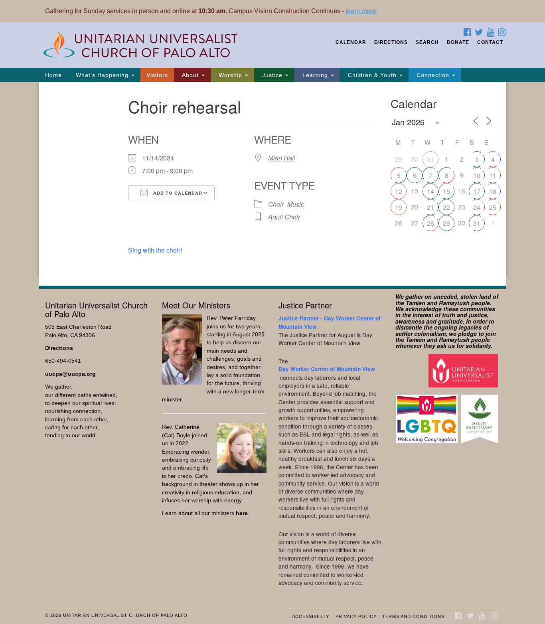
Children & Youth (372, 75)
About (190, 75)
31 (430, 159)
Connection (433, 75)
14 (430, 191)
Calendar (351, 42)
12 (398, 191)
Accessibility (310, 616)
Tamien (415, 303)
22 (446, 207)
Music (295, 204)
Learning (315, 75)
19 (398, 207)
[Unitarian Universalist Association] (464, 370)
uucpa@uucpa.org (70, 374)
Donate (458, 42)
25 (492, 207)
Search (427, 42)
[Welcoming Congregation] (428, 415)
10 (476, 175)
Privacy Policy (356, 616)
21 (430, 207)
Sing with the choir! (155, 250)
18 (492, 191)
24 (476, 207)
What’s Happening (102, 75)
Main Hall (281, 157)
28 (430, 223)
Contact (490, 42)
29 (446, 223)
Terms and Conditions (413, 616)
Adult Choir (284, 216)
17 (476, 191)
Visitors (157, 75)
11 (492, 175)
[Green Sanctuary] (480, 415)
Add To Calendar (177, 193)
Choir (276, 204)
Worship (230, 75)
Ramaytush (454, 303)
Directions (391, 42)
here (242, 513)
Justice (272, 75)
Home (53, 75)
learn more (361, 11)
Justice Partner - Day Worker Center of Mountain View (329, 322)
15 (446, 191)
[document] (272, 179)
